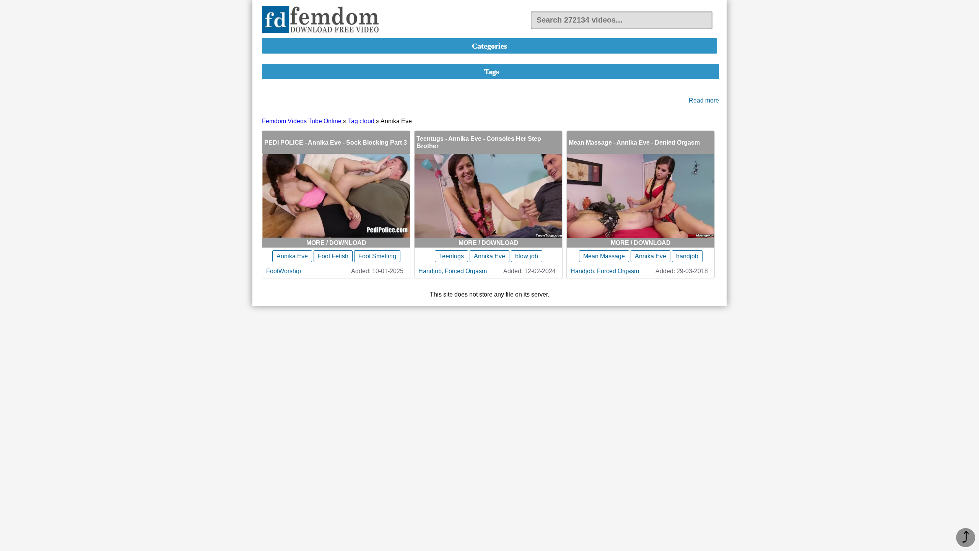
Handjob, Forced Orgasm (452, 271)
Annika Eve (292, 256)
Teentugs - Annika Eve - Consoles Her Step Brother (478, 142)
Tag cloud (361, 121)
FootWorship (283, 271)
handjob (687, 256)
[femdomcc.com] (322, 20)
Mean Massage (604, 256)
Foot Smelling (377, 256)
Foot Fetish (333, 256)
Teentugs (451, 256)
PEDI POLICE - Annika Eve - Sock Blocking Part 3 (335, 142)
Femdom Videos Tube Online (302, 121)
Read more (704, 100)
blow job (526, 256)
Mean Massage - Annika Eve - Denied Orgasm (634, 142)
